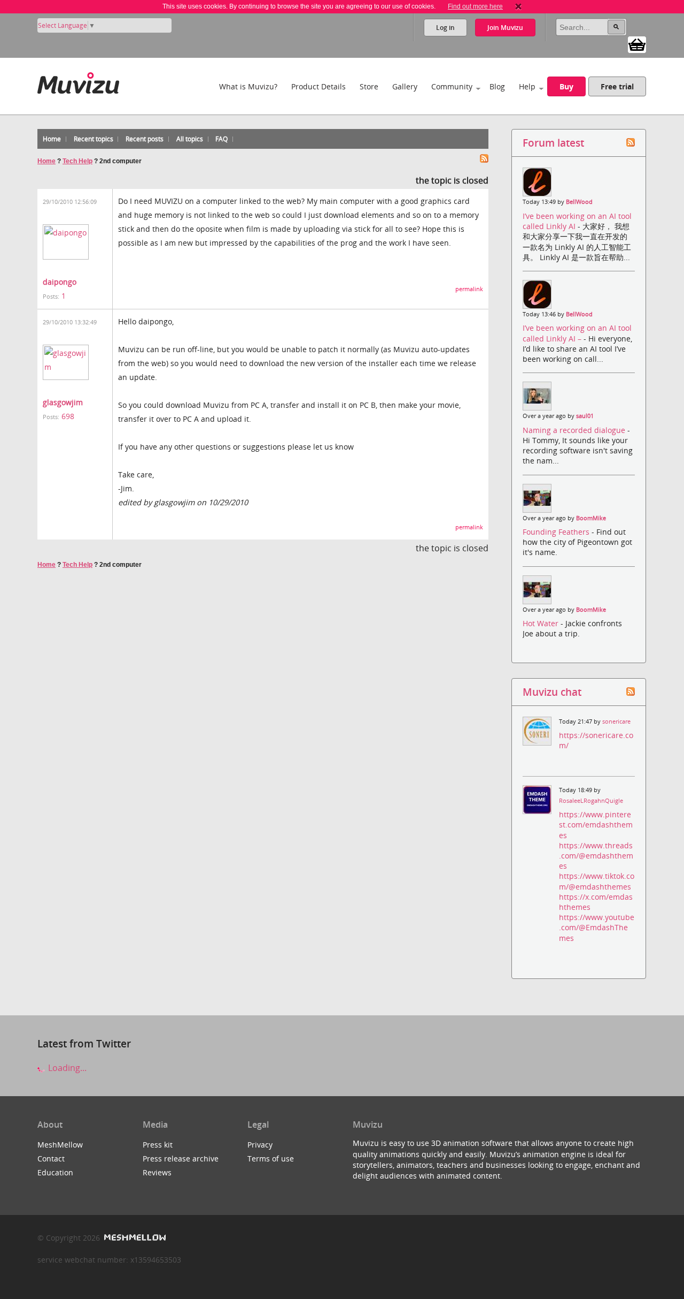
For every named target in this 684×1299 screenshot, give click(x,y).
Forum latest (553, 142)
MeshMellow (60, 1145)
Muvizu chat (552, 691)
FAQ (221, 138)
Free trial (617, 86)
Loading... (66, 1068)
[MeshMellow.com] (134, 1238)
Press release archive (181, 1158)
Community (451, 86)
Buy (566, 86)
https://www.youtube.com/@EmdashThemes (596, 927)
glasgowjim (63, 402)
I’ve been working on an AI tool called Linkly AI (577, 221)
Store (369, 86)
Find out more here (475, 6)
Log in (445, 27)
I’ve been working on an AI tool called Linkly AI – (577, 333)
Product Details (318, 86)
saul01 (585, 416)
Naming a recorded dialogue (575, 430)
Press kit (158, 1145)
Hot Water (542, 623)
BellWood (579, 202)
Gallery (404, 86)
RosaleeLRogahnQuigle (591, 800)
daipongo (59, 282)
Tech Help (77, 161)
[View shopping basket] (637, 44)
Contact (51, 1158)
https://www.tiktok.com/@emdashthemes (596, 881)
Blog (497, 86)
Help (527, 86)
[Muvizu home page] (78, 81)
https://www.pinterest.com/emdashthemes (596, 824)
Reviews (157, 1172)
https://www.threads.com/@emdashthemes (596, 855)
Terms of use (270, 1158)
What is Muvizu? (248, 86)
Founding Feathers (557, 532)
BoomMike (591, 518)
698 (67, 416)
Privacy (260, 1145)
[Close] (518, 6)
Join (505, 27)
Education (55, 1172)
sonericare (616, 721)
